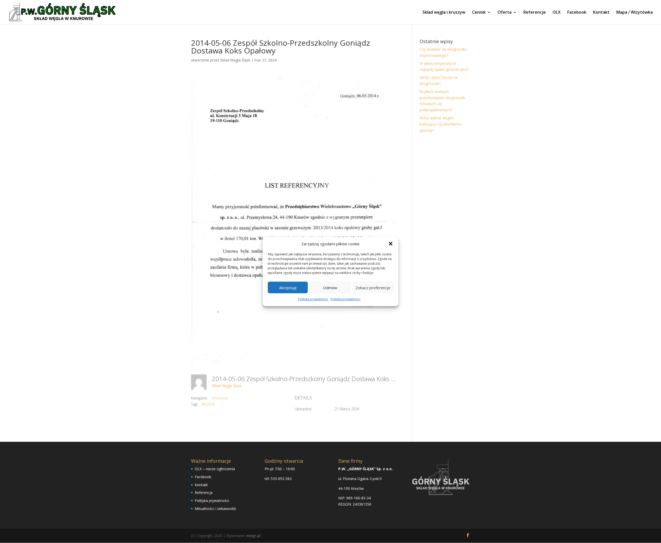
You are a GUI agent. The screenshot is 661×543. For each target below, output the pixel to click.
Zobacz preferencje (373, 287)
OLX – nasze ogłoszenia (215, 468)
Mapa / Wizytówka (634, 12)
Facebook (576, 12)
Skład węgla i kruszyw (443, 12)
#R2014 (208, 404)
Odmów (330, 287)
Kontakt (601, 12)
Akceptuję (287, 287)
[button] (390, 243)
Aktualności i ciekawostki (215, 508)
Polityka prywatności (313, 299)
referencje (219, 398)
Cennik (479, 12)
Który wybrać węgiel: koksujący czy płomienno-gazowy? (441, 124)
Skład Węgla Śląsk (235, 60)
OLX (557, 12)
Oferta (505, 12)
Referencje (534, 12)
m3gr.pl (253, 535)
